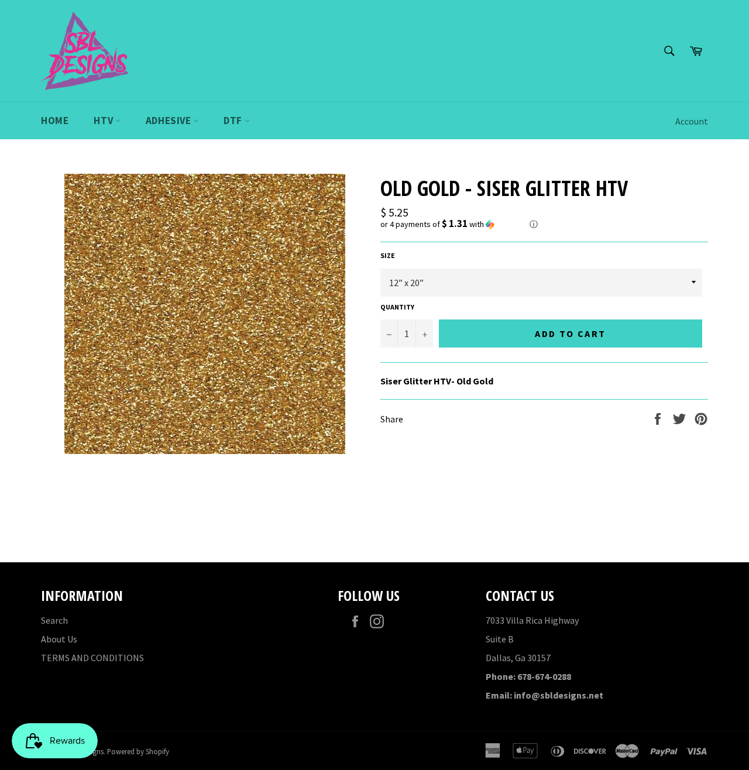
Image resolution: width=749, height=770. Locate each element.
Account (691, 121)
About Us (59, 639)
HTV (104, 120)
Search (54, 620)
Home (54, 120)
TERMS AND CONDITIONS (92, 658)
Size (387, 255)
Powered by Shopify (138, 751)
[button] (544, 224)
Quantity (397, 306)
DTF (234, 120)
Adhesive (169, 120)
